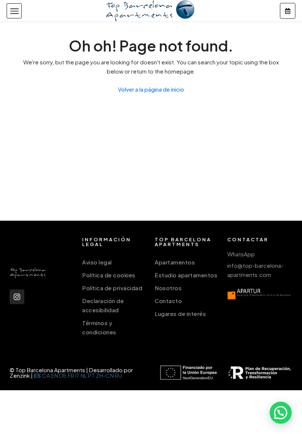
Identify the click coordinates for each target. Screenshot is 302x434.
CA (46, 375)
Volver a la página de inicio (151, 89)
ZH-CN (105, 375)
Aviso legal (97, 262)
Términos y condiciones (99, 327)
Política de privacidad (112, 287)
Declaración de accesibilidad (103, 305)
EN (54, 375)
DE (63, 375)
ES (37, 375)
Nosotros (168, 287)
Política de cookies (109, 274)
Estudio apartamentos (186, 274)
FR (71, 375)
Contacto (168, 300)
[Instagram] (17, 296)
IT (77, 375)
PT (91, 375)
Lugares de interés (180, 313)
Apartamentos (175, 262)
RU (118, 375)
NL (84, 375)
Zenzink (20, 375)
